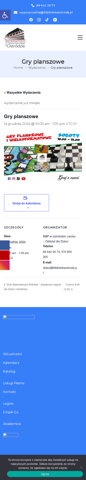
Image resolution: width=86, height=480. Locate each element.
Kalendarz (11, 363)
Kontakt (9, 392)
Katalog (9, 371)
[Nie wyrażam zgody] (81, 467)
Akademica (12, 424)
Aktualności (12, 354)
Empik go (11, 412)
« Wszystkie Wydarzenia (22, 92)
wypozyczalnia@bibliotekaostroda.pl (46, 12)
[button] (5, 15)
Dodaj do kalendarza (27, 203)
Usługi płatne (13, 383)
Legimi (8, 404)
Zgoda (45, 474)
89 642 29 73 (45, 5)
